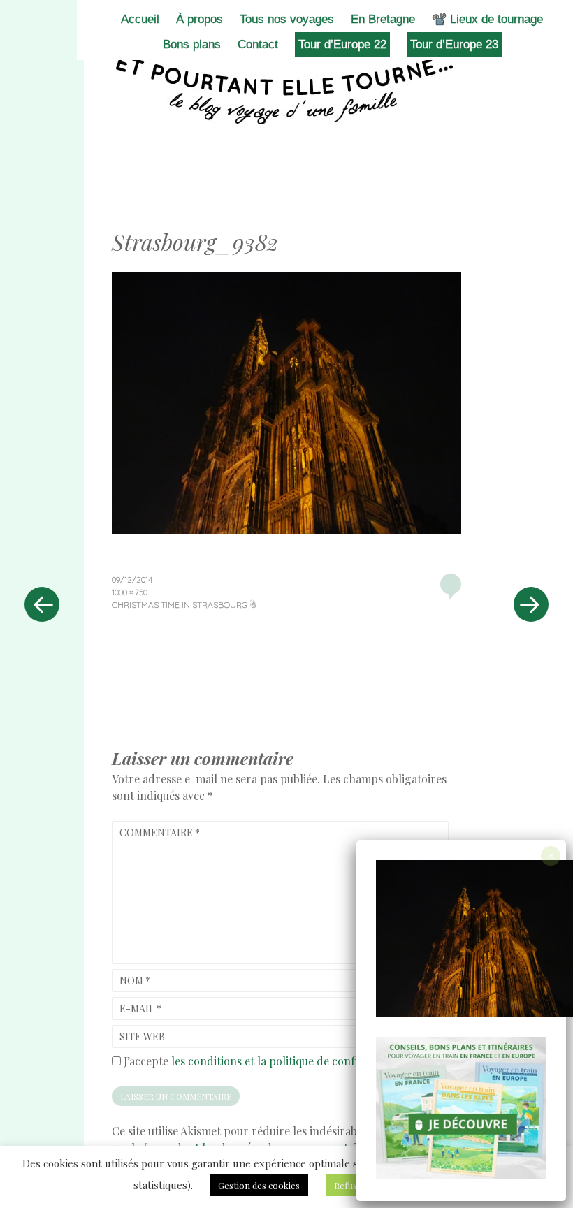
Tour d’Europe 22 (342, 44)
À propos (199, 19)
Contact (258, 44)
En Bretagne (383, 19)
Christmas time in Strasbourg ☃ (184, 604)
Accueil (140, 19)
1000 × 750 (129, 592)
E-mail (140, 1008)
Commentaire (159, 832)
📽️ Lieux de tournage (487, 19)
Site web (142, 1036)
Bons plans (192, 44)
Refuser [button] (350, 1185)
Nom (134, 980)
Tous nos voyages (287, 19)
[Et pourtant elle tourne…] (286, 89)
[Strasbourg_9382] (286, 529)
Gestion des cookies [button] (259, 1185)
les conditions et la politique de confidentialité (288, 1061)
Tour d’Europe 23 (454, 44)
